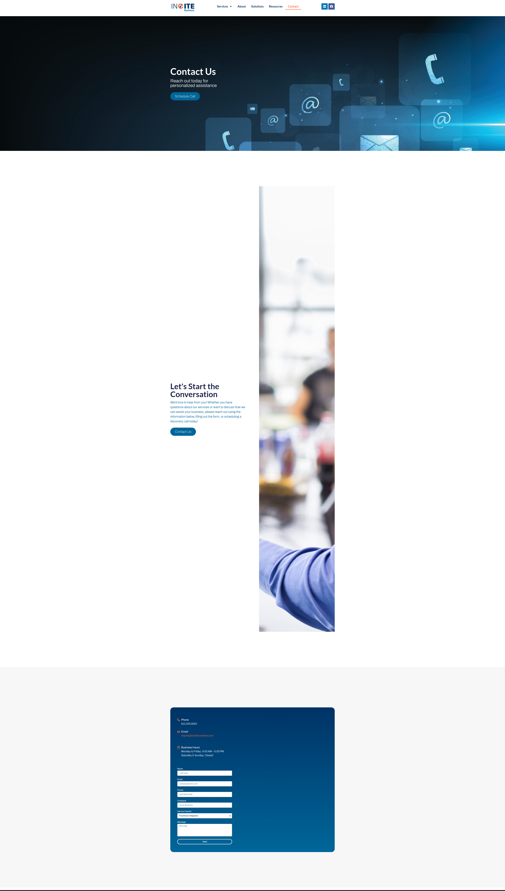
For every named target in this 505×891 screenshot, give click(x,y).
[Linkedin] (324, 6)
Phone (180, 790)
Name (180, 769)
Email (180, 779)
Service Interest (184, 811)
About (242, 6)
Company (182, 801)
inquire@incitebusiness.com (197, 735)
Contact (293, 6)
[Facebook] (331, 6)
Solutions (257, 6)
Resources (276, 6)
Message (181, 822)
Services (222, 6)
